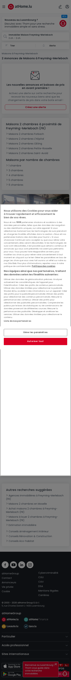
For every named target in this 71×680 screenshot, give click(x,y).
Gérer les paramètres (35, 332)
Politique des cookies (43, 266)
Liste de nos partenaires (17, 321)
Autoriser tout (35, 341)
